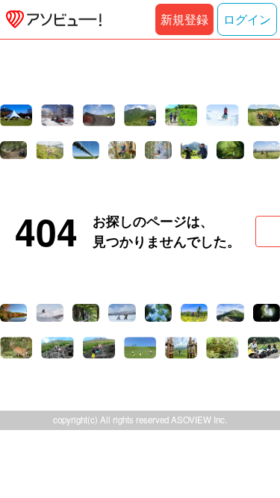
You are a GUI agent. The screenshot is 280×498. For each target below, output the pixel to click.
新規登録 (184, 19)
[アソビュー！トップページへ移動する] (51, 19)
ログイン (247, 19)
